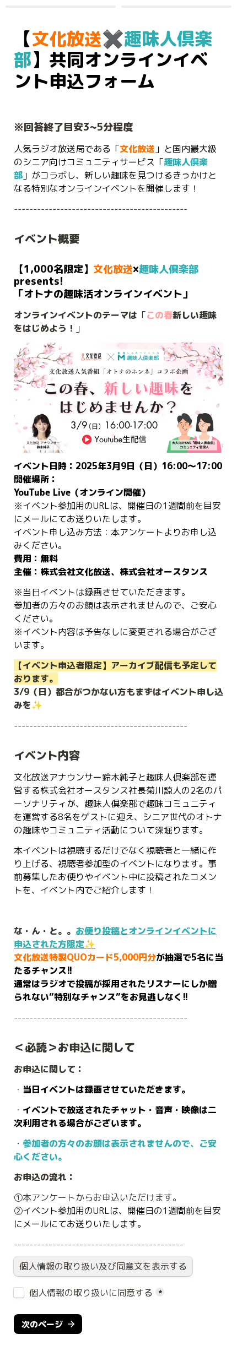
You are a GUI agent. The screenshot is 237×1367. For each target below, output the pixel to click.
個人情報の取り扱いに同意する (91, 1293)
